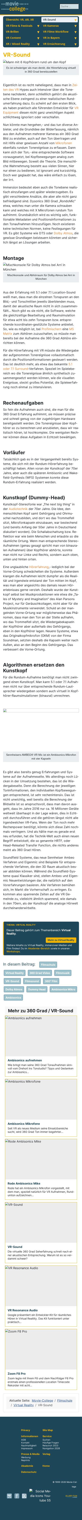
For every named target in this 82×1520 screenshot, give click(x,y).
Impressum (27, 1448)
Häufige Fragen (51, 1442)
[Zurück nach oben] (77, 1515)
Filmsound (32, 981)
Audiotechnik (19, 509)
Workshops (13, 951)
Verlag (46, 1454)
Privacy (25, 1430)
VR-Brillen (12, 31)
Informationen (29, 1436)
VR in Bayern (51, 38)
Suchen (46, 1439)
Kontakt (25, 1442)
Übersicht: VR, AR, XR (20, 19)
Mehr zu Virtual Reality (61, 940)
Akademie (27, 1466)
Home (46, 1466)
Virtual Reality (15, 973)
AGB (23, 1439)
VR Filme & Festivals (19, 25)
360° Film (51, 981)
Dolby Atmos (63, 233)
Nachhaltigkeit (28, 1445)
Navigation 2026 (51, 1448)
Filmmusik (63, 973)
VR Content (13, 38)
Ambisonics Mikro (63, 989)
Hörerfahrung (39, 567)
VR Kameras (51, 25)
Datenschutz (28, 1472)
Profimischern (52, 329)
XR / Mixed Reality (18, 44)
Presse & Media (30, 1454)
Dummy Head (37, 989)
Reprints (25, 1460)
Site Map (48, 1430)
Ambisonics (13, 997)
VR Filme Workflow (55, 31)
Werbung (26, 1457)
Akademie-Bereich (39, 948)
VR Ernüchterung (54, 44)
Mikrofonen (63, 143)
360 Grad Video (40, 973)
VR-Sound (49, 19)
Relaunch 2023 (50, 1445)
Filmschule (48, 964)
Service (47, 1436)
